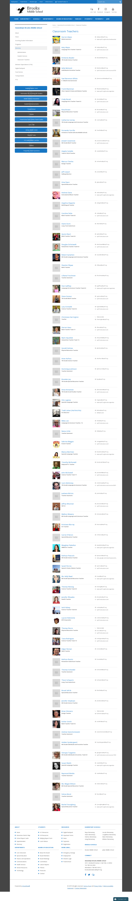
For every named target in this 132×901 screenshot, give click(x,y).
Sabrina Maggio (68, 441)
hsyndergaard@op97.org (103, 742)
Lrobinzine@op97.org (102, 618)
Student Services (22, 56)
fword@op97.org (101, 794)
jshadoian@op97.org (102, 701)
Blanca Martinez (68, 452)
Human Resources (22, 867)
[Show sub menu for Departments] (53, 19)
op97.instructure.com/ (107, 444)
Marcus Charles (67, 161)
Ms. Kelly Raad (67, 576)
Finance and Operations (23, 859)
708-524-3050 (100, 317)
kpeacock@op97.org (102, 555)
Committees (43, 861)
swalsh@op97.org (101, 763)
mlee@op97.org (101, 420)
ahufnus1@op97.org (102, 358)
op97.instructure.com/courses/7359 (107, 755)
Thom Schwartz (68, 680)
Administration (22, 52)
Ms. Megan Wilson (68, 784)
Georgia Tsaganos (69, 753)
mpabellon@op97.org (102, 545)
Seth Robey (66, 607)
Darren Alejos (67, 37)
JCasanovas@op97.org (103, 140)
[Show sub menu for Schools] (40, 19)
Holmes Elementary (90, 837)
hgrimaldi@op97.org (102, 306)
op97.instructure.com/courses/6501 (107, 485)
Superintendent (21, 841)
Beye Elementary (90, 832)
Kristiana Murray (68, 524)
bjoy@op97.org (101, 379)
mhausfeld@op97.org (103, 338)
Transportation (19, 76)
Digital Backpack (20, 68)
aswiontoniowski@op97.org (104, 732)
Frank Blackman (68, 89)
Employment (14, 2)
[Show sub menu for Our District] (30, 19)
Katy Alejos (66, 47)
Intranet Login (33, 2)
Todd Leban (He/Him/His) (71, 410)
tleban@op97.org (101, 410)
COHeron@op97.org (102, 535)
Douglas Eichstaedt (69, 244)
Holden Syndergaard (69, 742)
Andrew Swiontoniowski (71, 732)
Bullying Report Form (46, 838)
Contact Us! (122, 899)
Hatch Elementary (90, 834)
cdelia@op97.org (101, 213)
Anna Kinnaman (68, 390)
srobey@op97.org (101, 607)
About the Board (45, 853)
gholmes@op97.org (102, 348)
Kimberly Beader (68, 58)
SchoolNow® (26, 886)
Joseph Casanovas (68, 141)
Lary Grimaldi (67, 307)
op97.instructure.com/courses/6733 (107, 70)
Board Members (44, 856)
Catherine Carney (68, 120)
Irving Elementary (90, 839)
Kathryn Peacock (68, 556)
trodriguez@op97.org (102, 638)
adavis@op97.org (101, 192)
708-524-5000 (100, 711)
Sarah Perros (66, 566)
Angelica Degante (68, 203)
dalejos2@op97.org (102, 37)
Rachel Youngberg (69, 804)
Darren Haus (66, 327)
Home (54, 25)
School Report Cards (23, 838)
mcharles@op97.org (102, 161)
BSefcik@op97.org (102, 690)
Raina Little (66, 431)
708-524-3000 (100, 628)
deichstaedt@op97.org (103, 244)
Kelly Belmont (67, 68)
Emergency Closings (69, 853)
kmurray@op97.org (102, 524)
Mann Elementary (107, 837)
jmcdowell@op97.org (102, 472)
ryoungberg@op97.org (103, 804)
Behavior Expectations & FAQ (24, 64)
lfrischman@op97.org (102, 275)
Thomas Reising (68, 587)
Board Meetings (44, 859)
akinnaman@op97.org (103, 389)
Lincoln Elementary (107, 832)
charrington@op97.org (103, 319)
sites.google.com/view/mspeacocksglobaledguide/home (107, 558)
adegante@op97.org (102, 203)
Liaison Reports (44, 864)
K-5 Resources (44, 832)
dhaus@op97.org (101, 327)
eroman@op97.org (102, 649)
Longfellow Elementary (109, 834)
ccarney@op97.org (102, 120)
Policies (42, 867)
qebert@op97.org (101, 234)
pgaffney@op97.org (102, 286)
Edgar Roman (67, 649)
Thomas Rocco (67, 628)
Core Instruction (21, 853)
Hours (17, 37)
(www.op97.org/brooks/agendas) (107, 288)
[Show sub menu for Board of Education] (72, 19)
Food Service (19, 72)
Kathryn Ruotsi (67, 659)
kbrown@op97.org (102, 109)
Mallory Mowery (68, 514)
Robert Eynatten (68, 255)
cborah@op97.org (101, 99)
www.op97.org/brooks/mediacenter (107, 39)
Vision (18, 832)
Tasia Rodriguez (68, 639)
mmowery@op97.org (102, 514)
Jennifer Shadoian (68, 701)
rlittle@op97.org (101, 431)
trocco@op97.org (101, 630)
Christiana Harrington (70, 317)
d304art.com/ (106, 413)
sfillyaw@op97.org (102, 265)
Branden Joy (66, 379)
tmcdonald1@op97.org (103, 462)
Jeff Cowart (66, 172)
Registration (66, 844)
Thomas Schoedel (68, 670)
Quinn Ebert (66, 234)
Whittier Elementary (108, 839)
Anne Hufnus (66, 358)
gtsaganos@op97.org (102, 752)
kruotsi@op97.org (101, 659)
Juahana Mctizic (68, 493)
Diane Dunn (66, 224)
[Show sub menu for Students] (92, 19)
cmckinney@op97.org (102, 483)
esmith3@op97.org (102, 721)
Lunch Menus (44, 841)
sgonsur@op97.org (102, 296)
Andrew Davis (67, 193)
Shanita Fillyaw (67, 265)
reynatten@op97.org (102, 255)
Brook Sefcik (66, 690)
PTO (19, 80)
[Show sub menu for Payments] (103, 19)
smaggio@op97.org (102, 441)
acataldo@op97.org (102, 151)
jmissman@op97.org (102, 503)
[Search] (120, 2)
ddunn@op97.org (101, 223)
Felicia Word (66, 794)
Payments (66, 841)
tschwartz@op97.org (102, 680)
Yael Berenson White (69, 78)
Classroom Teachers (24, 60)
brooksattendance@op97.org (93, 870)
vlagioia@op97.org (102, 400)
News (65, 838)
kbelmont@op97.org (102, 68)
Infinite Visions (49, 2)
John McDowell (67, 473)
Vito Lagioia (66, 400)
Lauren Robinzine (68, 618)
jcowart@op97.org (102, 172)
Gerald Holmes (67, 348)
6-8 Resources (44, 835)
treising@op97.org (102, 586)
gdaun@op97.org (101, 182)
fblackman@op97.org (102, 89)
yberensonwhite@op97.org (104, 78)
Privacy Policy (98, 886)
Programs (18, 44)
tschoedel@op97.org (102, 669)
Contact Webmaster (81, 888)
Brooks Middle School (91, 850)
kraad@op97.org (101, 576)
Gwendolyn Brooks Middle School (66, 25)
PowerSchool (23, 2)
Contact (42, 873)
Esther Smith (67, 721)
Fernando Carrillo (68, 130)
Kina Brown (66, 110)
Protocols (43, 870)
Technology (20, 870)
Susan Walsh (66, 763)
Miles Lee (65, 421)
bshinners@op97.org (102, 713)
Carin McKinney (67, 483)
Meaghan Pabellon (69, 545)
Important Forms (68, 835)
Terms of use (87, 886)
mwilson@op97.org (102, 783)
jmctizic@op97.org (101, 493)
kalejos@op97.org (102, 47)
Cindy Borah (66, 99)
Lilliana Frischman (69, 275)
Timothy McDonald (69, 462)
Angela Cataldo (67, 151)
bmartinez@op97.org (102, 452)
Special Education (22, 856)
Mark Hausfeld (67, 338)
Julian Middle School (108, 850)
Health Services (21, 864)
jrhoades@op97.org (102, 597)
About (17, 33)
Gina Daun (66, 182)
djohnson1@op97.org (102, 369)
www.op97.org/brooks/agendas (107, 91)
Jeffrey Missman (68, 504)
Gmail (41, 2)
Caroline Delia (67, 213)
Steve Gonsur (67, 296)
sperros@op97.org (102, 566)
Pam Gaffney (66, 286)
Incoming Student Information (24, 40)
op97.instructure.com (107, 50)
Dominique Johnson (69, 369)
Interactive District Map (23, 835)
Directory (18, 48)
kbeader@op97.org (102, 57)
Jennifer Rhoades (68, 597)
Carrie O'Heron (67, 535)
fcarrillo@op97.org (102, 130)
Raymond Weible (68, 773)
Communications (21, 861)
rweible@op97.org (102, 773)
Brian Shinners (67, 711)
